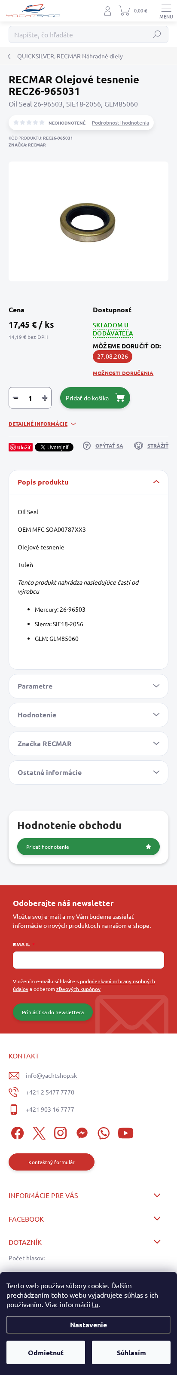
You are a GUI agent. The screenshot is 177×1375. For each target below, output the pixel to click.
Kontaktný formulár (51, 1162)
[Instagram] (59, 1132)
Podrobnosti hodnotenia (120, 122)
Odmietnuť (46, 1352)
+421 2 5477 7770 (50, 1092)
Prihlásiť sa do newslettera (53, 1012)
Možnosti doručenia (123, 372)
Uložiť (24, 447)
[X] (37, 1132)
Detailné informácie (38, 423)
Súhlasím (131, 1352)
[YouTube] (125, 1132)
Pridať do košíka (87, 398)
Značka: (27, 144)
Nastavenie (88, 1324)
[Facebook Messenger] (80, 1132)
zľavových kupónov (78, 988)
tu (95, 1304)
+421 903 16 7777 (50, 1109)
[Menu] (166, 10)
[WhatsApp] (102, 1132)
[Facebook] (16, 1132)
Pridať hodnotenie (47, 846)
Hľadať (157, 34)
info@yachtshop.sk (51, 1075)
